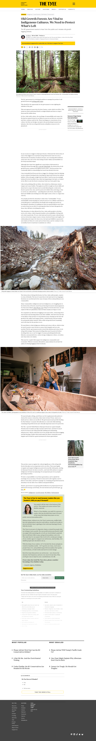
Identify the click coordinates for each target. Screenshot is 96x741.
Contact (14, 713)
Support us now (28, 568)
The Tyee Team (14, 710)
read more (71, 466)
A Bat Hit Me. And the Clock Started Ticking (27, 659)
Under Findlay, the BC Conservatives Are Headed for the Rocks (29, 667)
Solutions (46, 9)
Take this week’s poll (42, 692)
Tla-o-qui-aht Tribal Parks (43, 166)
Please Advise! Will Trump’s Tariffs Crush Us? (66, 651)
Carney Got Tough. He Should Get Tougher (63, 667)
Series (23, 718)
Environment (51, 14)
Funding (14, 715)
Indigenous (29, 14)
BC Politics (44, 14)
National (23, 712)
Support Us (62, 9)
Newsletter (14, 708)
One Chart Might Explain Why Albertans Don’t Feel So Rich (66, 659)
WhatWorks (24, 720)
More (53, 9)
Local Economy (37, 14)
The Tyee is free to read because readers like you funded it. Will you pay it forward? (42, 499)
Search (70, 9)
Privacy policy (23, 580)
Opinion (23, 14)
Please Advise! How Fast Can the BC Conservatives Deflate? (27, 651)
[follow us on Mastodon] (30, 47)
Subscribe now (59, 578)
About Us (14, 706)
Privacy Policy (14, 722)
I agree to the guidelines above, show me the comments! (42, 587)
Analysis (30, 9)
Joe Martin (28, 35)
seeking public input (37, 101)
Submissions (15, 725)
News (23, 9)
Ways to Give (15, 727)
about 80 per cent (38, 307)
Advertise (14, 717)
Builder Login (32, 706)
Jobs (13, 720)
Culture (37, 9)
